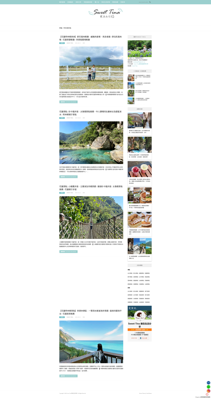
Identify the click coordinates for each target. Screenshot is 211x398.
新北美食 (135, 291)
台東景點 (147, 284)
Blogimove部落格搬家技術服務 (203, 397)
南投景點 (147, 277)
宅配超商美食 (88, 2)
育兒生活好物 (105, 2)
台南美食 (135, 298)
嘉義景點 (135, 280)
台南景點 (141, 280)
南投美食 (141, 295)
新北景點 (135, 273)
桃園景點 (147, 273)
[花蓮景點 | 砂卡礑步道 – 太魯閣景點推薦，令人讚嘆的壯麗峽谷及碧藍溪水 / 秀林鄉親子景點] (91, 142)
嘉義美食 (130, 298)
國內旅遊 (62, 2)
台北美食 (130, 291)
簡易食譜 (115, 2)
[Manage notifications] (207, 394)
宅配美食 (147, 302)
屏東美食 (147, 298)
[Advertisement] (91, 271)
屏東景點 (130, 284)
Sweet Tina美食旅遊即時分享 (141, 64)
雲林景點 (130, 280)
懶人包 (97, 2)
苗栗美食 (130, 295)
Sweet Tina (70, 43)
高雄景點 (147, 280)
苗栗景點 (135, 277)
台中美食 (135, 295)
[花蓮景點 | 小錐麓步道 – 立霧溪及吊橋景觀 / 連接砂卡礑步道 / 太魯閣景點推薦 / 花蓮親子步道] (91, 217)
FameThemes (149, 393)
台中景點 (141, 277)
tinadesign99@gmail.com (139, 62)
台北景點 (130, 273)
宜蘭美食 (130, 302)
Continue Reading (70, 101)
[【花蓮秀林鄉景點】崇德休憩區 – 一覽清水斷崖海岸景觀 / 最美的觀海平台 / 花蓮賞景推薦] (91, 341)
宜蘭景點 (135, 284)
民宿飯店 (70, 2)
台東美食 (141, 302)
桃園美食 (141, 291)
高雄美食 (141, 298)
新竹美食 (147, 291)
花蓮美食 (135, 302)
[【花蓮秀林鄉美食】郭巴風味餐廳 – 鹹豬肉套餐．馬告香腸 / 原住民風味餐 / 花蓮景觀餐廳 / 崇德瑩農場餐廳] (91, 67)
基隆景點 (141, 273)
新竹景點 (130, 277)
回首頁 (123, 2)
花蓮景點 (62, 43)
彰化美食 (147, 295)
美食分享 (78, 2)
